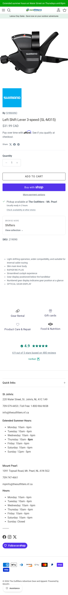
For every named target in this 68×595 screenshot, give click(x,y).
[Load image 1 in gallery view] (34, 53)
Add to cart (34, 176)
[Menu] (3, 10)
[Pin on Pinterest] (18, 144)
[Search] (10, 10)
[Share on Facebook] (14, 144)
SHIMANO (11, 113)
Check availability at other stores (21, 210)
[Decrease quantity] (5, 162)
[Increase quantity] (18, 162)
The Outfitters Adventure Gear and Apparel (28, 581)
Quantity (7, 155)
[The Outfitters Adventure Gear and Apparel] (34, 10)
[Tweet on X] (10, 144)
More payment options (34, 194)
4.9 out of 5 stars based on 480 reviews (34, 352)
